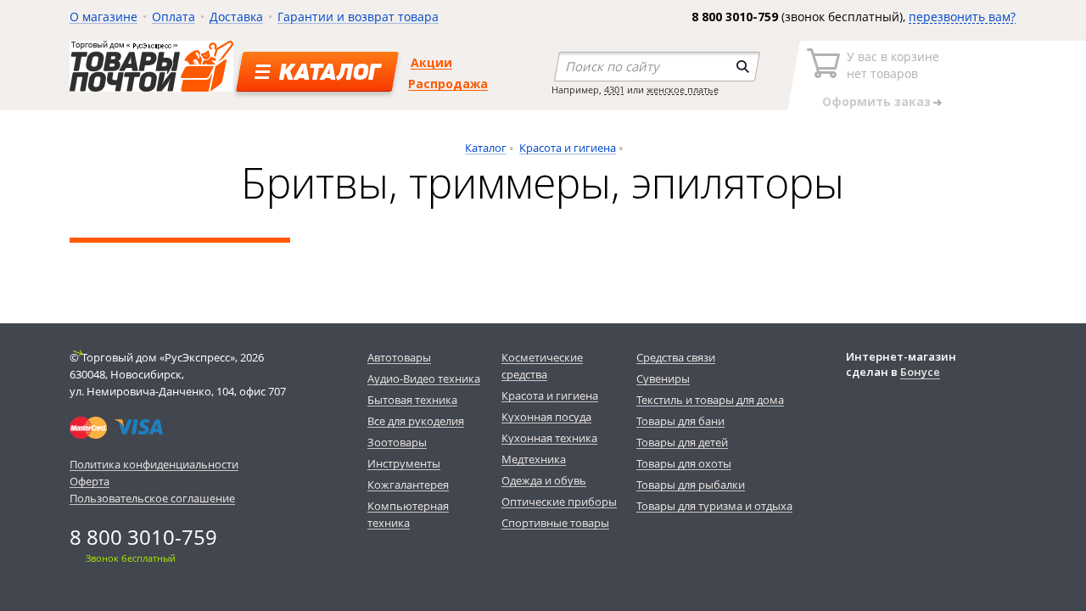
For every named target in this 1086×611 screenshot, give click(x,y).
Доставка (236, 16)
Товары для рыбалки (690, 484)
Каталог (486, 147)
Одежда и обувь (543, 480)
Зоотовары (397, 442)
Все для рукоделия (415, 421)
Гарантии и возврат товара (358, 16)
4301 (614, 89)
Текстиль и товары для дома (710, 399)
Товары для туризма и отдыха (714, 505)
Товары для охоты (683, 463)
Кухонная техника (549, 438)
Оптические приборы (559, 501)
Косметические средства (542, 366)
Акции (431, 62)
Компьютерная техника (408, 514)
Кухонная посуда (546, 416)
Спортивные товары (555, 522)
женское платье (683, 89)
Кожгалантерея (408, 484)
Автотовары (399, 357)
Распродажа (448, 84)
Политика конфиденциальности (154, 464)
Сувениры (663, 378)
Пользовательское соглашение (152, 498)
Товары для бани (680, 421)
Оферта (89, 481)
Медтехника (533, 459)
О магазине (103, 16)
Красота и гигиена (567, 147)
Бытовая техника (412, 399)
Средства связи (675, 357)
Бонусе (920, 371)
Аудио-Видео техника (423, 378)
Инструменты (403, 463)
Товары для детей (682, 442)
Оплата (173, 16)
